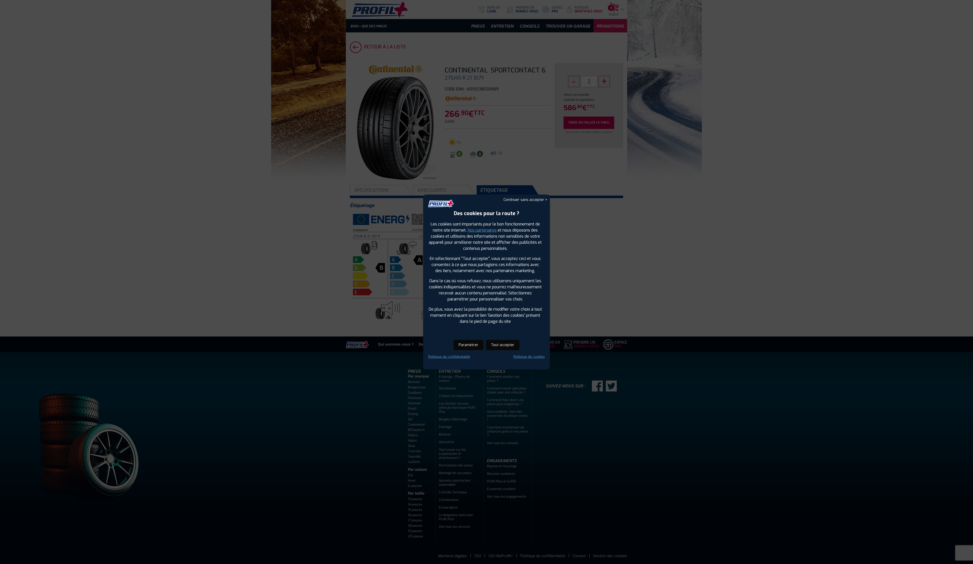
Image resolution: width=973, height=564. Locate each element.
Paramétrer (468, 345)
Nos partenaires (482, 230)
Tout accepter (502, 345)
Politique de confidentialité (449, 356)
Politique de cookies (529, 356)
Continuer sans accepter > (525, 199)
